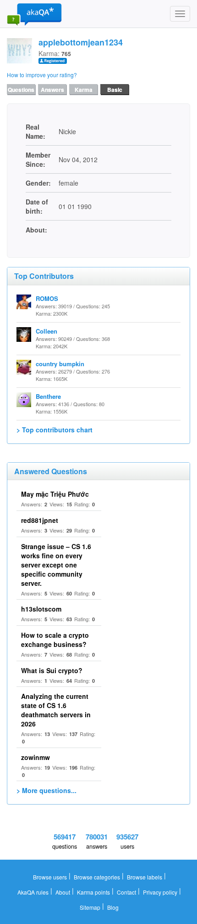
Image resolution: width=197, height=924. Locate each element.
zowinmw (35, 757)
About (62, 892)
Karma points (93, 892)
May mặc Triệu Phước (55, 494)
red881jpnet (39, 520)
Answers (52, 89)
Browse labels (144, 877)
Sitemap (90, 907)
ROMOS (47, 298)
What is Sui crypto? (51, 670)
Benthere (48, 396)
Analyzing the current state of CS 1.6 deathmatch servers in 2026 (56, 710)
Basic (114, 89)
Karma (84, 89)
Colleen (46, 331)
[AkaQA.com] (34, 13)
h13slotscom (41, 608)
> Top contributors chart (54, 429)
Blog (113, 907)
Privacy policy (160, 892)
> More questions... (46, 790)
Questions (21, 89)
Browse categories (97, 877)
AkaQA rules (33, 892)
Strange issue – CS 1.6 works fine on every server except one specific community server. (56, 565)
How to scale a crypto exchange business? (55, 639)
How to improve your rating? (42, 75)
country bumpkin (60, 363)
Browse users (50, 877)
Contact (126, 892)
